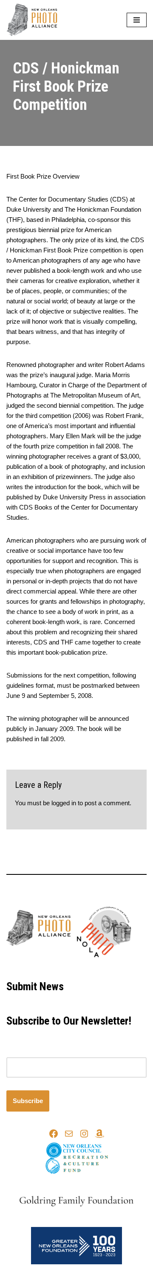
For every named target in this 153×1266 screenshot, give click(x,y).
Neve (41, 967)
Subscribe (28, 1100)
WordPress (104, 967)
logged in (63, 803)
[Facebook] (53, 1134)
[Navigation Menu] (137, 20)
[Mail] (69, 1134)
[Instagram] (84, 1134)
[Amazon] (99, 1134)
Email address (26, 1052)
